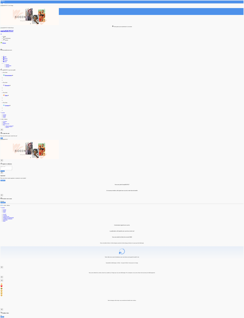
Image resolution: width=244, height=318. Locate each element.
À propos (5, 121)
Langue (3, 112)
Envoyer (2, 171)
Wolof (4, 117)
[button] (1, 34)
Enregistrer (3, 202)
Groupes (7, 64)
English (4, 114)
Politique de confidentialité (9, 125)
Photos (4, 43)
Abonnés (7, 66)
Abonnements (8, 65)
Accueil (4, 214)
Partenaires (7, 127)
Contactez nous (6, 123)
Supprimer (3, 180)
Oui (1, 138)
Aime (6, 95)
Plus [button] (4, 124)
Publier (2, 316)
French (4, 115)
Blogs (4, 122)
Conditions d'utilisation (9, 126)
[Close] (2, 130)
